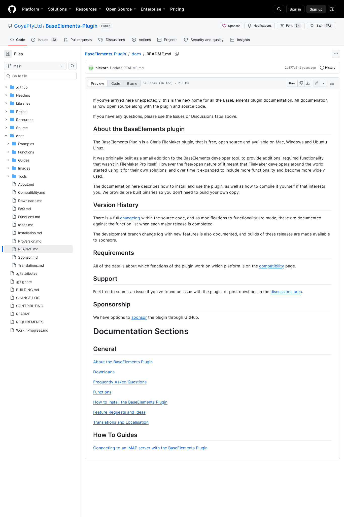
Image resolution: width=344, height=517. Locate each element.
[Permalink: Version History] (89, 204)
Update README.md (127, 68)
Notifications (262, 25)
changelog (130, 217)
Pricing (177, 9)
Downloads (104, 371)
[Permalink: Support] (89, 278)
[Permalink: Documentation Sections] (89, 331)
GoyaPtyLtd (28, 26)
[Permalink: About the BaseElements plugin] (89, 128)
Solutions (57, 9)
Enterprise (151, 9)
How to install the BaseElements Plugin (130, 402)
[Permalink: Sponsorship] (89, 304)
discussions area (286, 291)
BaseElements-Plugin (71, 26)
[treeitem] (38, 249)
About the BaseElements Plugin (123, 361)
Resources (86, 9)
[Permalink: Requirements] (89, 252)
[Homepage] (12, 9)
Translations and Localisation (121, 422)
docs (136, 53)
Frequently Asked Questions (120, 381)
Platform (30, 9)
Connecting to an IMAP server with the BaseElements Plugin (150, 447)
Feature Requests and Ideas (119, 412)
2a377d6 (291, 67)
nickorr (101, 68)
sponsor (139, 317)
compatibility (271, 265)
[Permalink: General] (89, 348)
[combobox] (42, 76)
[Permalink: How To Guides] (89, 434)
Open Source (119, 9)
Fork (293, 25)
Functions (102, 391)
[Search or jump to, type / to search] (279, 9)
